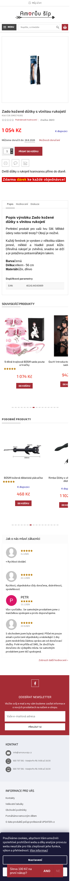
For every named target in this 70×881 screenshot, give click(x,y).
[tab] (11, 420)
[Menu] (9, 27)
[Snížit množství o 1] (11, 154)
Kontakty (10, 809)
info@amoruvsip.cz (22, 763)
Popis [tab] (10, 214)
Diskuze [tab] (35, 214)
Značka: (47, 121)
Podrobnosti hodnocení (26, 121)
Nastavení (34, 860)
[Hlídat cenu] (25, 164)
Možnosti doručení (49, 141)
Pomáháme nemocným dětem (21, 827)
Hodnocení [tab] (22, 214)
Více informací (48, 850)
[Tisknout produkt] (5, 164)
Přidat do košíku (28, 152)
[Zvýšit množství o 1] (11, 151)
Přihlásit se (33, 737)
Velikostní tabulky (14, 815)
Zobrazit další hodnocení (49, 671)
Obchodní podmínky (16, 821)
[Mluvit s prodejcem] (15, 164)
